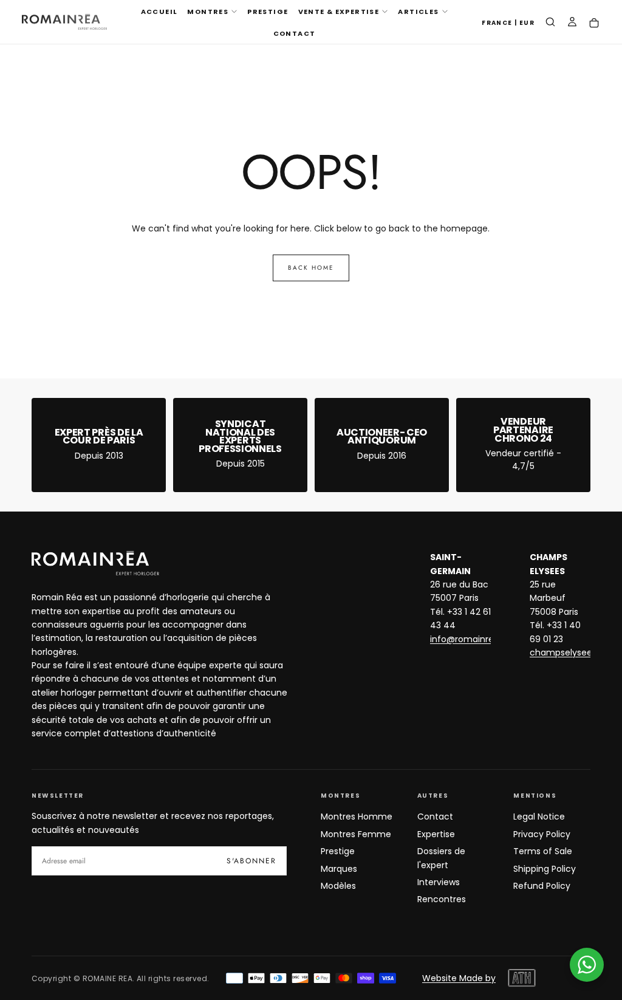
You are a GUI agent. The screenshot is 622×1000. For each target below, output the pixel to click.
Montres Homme (356, 816)
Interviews (438, 882)
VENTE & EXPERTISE (339, 11)
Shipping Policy (544, 869)
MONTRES (207, 11)
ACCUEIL (159, 11)
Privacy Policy (541, 834)
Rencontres (441, 899)
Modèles (338, 886)
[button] (508, 23)
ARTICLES (418, 11)
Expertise (436, 834)
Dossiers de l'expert (441, 858)
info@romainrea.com (475, 639)
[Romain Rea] (95, 563)
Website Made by (459, 978)
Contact (435, 816)
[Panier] (594, 23)
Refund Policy (541, 886)
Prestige (338, 851)
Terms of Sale (542, 851)
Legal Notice (539, 816)
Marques (339, 869)
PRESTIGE (267, 11)
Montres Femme (356, 834)
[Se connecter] (572, 23)
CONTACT (294, 33)
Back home (311, 267)
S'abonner (251, 860)
